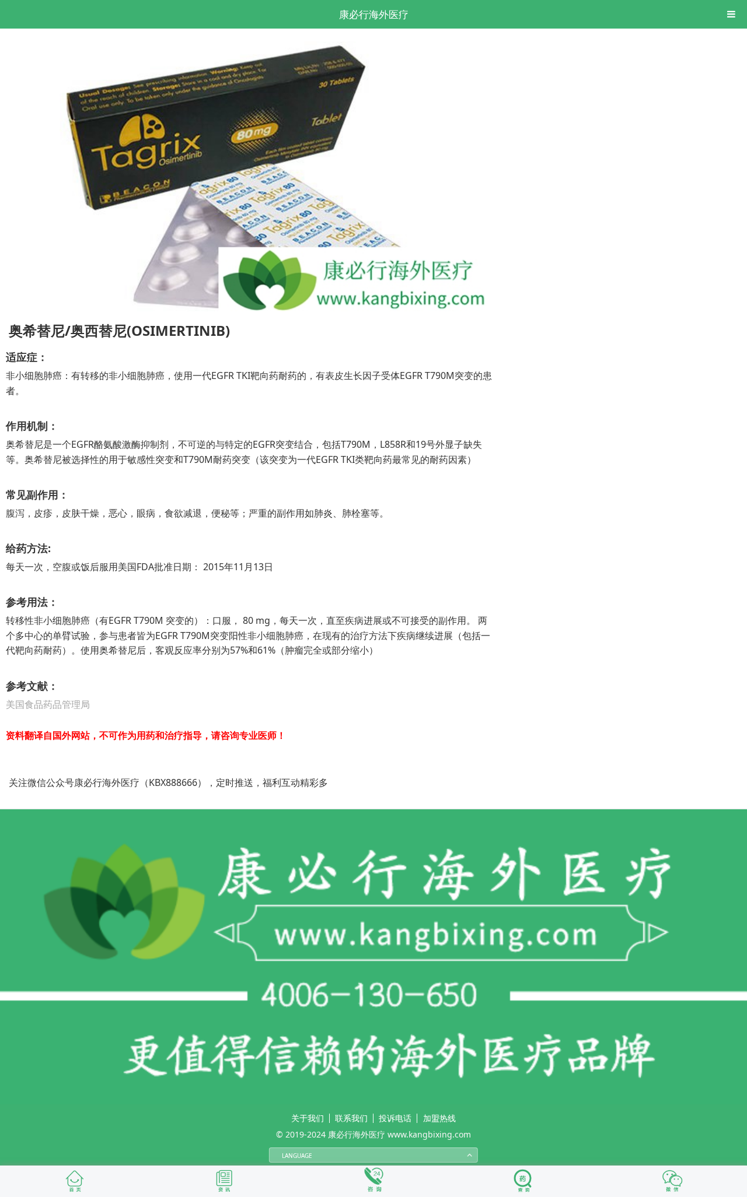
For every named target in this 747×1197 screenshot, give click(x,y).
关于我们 (307, 1118)
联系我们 (351, 1118)
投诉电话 (395, 1118)
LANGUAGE (297, 1156)
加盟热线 (439, 1118)
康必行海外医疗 (374, 14)
